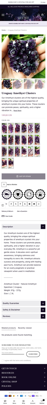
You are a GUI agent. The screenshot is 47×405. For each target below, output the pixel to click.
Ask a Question (22, 211)
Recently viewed (25, 328)
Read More (17, 110)
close (43, 2)
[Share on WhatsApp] (39, 204)
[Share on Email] (34, 204)
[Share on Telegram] (29, 204)
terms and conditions (23, 360)
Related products (9, 328)
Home (4, 30)
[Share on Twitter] (16, 204)
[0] (42, 15)
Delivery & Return (7, 211)
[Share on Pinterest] (20, 204)
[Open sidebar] (2, 205)
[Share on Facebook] (11, 204)
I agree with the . (17, 360)
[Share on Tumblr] (25, 204)
